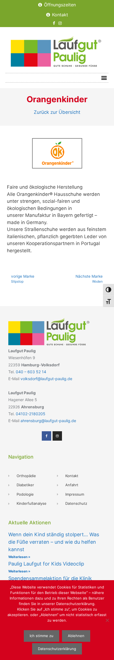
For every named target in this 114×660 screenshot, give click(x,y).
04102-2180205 (30, 413)
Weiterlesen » (19, 557)
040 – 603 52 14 (31, 371)
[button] (103, 77)
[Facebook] (54, 23)
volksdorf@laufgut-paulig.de (46, 378)
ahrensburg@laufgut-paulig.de (48, 420)
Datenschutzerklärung (57, 648)
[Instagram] (60, 23)
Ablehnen (76, 635)
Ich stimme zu (41, 635)
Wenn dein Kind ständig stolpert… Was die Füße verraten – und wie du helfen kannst (53, 542)
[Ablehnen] (107, 620)
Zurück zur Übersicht (57, 112)
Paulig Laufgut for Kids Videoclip (46, 564)
